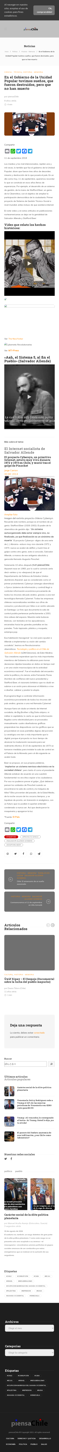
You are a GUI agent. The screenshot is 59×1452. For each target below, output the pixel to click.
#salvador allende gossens (19, 841)
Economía (10, 1444)
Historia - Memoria (28, 52)
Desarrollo (45, 1438)
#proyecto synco (30, 837)
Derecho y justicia (27, 1438)
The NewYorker (15, 338)
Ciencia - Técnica (13, 72)
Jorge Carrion (11, 470)
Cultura (8, 975)
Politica (14, 52)
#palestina (11, 1291)
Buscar (8, 1058)
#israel (9, 1281)
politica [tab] (8, 1171)
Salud (44, 1444)
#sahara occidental (15, 1296)
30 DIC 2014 (11, 474)
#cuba (36, 1276)
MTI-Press (13, 350)
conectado (39, 1032)
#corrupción (22, 1276)
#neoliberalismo (25, 1281)
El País (16, 817)
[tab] (15, 1076)
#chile (8, 1276)
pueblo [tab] (18, 1171)
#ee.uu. (47, 1276)
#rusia (39, 1291)
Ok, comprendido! (44, 10)
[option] (29, 966)
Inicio (6, 52)
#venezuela (34, 1296)
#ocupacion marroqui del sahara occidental (25, 1286)
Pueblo (34, 1444)
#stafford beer (14, 845)
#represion (26, 1291)
